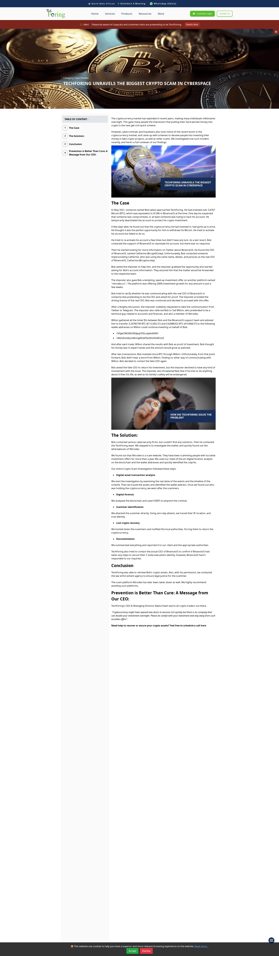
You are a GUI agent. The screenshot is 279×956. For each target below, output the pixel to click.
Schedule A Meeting (132, 3)
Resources (145, 13)
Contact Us (224, 13)
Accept (132, 951)
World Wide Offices (103, 4)
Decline (146, 951)
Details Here (192, 24)
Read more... (201, 946)
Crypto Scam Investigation (137, 468)
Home (95, 13)
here (203, 625)
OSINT (156, 500)
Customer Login (204, 13)
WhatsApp (165, 3)
